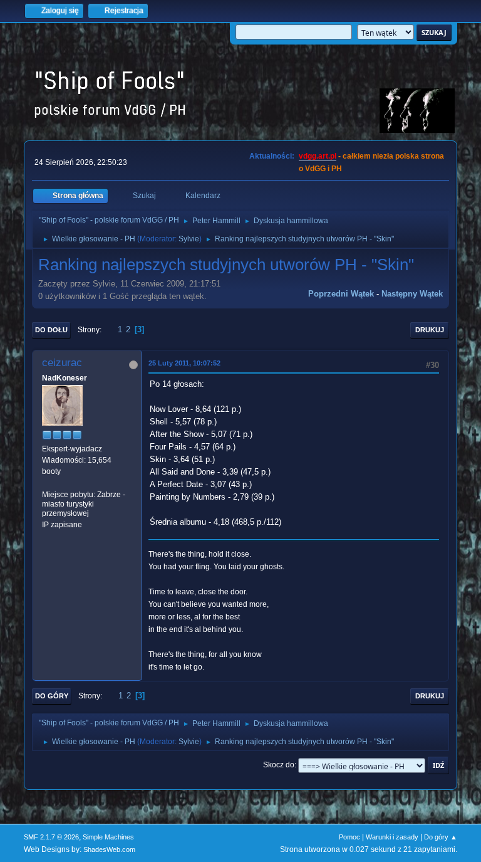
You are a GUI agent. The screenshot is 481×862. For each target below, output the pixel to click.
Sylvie (188, 238)
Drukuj (429, 330)
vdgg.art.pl (317, 156)
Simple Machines (108, 837)
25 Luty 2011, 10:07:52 (184, 363)
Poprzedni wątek (341, 293)
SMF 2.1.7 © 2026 (51, 837)
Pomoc (349, 837)
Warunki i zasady (392, 837)
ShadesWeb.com (109, 849)
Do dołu (51, 330)
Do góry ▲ (440, 837)
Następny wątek (412, 293)
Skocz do (278, 764)
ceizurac (62, 363)
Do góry (51, 696)
